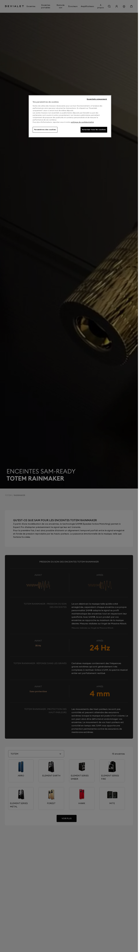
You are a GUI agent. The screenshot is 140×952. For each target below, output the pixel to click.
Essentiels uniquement (97, 99)
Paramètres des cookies (45, 130)
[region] (70, 116)
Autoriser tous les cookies (94, 130)
